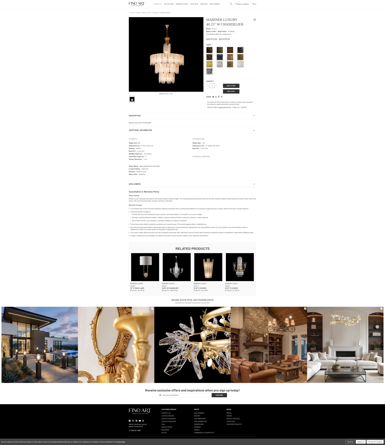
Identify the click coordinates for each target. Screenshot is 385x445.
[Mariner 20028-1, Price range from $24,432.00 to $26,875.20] (176, 267)
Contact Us (221, 107)
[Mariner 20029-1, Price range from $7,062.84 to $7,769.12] (240, 267)
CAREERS (197, 427)
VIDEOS (229, 416)
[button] (192, 115)
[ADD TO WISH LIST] (254, 20)
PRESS (229, 413)
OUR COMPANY (214, 4)
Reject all (361, 442)
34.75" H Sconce (231, 288)
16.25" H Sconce (200, 288)
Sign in (239, 4)
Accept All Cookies (375, 442)
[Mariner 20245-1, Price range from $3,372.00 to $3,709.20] (145, 267)
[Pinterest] (221, 97)
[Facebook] (218, 97)
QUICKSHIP (165, 430)
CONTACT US (165, 413)
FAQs (163, 424)
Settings (350, 442)
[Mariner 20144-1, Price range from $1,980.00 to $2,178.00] (208, 267)
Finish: (209, 45)
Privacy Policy (121, 442)
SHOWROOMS (199, 424)
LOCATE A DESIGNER (168, 418)
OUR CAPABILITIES (200, 421)
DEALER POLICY (166, 427)
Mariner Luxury (182, 4)
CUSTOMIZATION (200, 418)
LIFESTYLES (231, 421)
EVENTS (197, 430)
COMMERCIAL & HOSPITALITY (204, 432)
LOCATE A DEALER (167, 416)
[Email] (213, 97)
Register (246, 4)
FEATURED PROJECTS (234, 424)
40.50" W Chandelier (170, 288)
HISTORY (197, 416)
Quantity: (210, 81)
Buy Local (231, 91)
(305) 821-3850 (212, 107)
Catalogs (203, 4)
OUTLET (164, 432)
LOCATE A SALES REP (168, 421)
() (255, 4)
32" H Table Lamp (137, 288)
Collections (169, 4)
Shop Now (194, 4)
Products (158, 4)
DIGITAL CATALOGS (233, 418)
